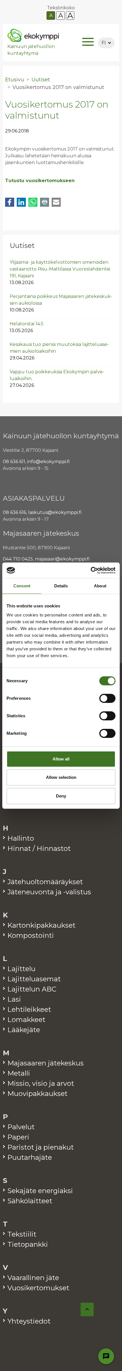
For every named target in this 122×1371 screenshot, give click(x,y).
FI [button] (104, 42)
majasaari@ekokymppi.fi (62, 559)
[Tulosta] (44, 202)
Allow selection (61, 777)
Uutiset (22, 245)
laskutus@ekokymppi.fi (55, 512)
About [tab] (100, 585)
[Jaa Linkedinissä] (21, 202)
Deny (61, 796)
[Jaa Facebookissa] (9, 202)
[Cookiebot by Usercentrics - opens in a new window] (90, 570)
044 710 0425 (18, 559)
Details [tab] (61, 585)
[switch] (107, 698)
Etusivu (14, 80)
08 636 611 (14, 461)
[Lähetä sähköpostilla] (56, 202)
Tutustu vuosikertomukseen (40, 180)
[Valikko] (88, 43)
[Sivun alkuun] (87, 1309)
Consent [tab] (21, 585)
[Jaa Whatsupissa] (32, 202)
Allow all (61, 759)
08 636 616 (14, 512)
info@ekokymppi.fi (48, 461)
